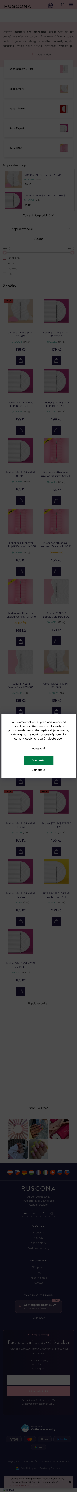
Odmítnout (38, 770)
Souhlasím (38, 760)
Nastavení (38, 748)
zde (59, 738)
